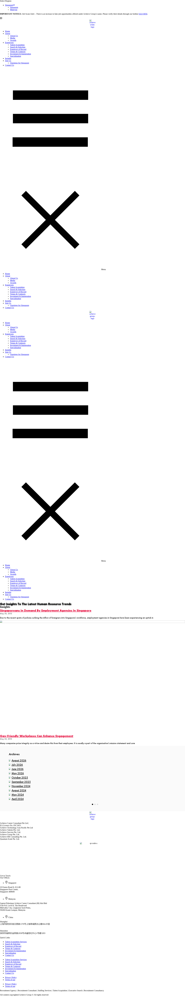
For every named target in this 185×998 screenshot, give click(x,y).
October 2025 (20, 777)
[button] (92, 169)
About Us (14, 36)
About (7, 33)
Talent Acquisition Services (16, 942)
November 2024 (21, 786)
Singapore (9, 5)
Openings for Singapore (19, 63)
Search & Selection (17, 47)
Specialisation (15, 56)
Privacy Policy (11, 977)
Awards (13, 40)
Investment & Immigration (20, 54)
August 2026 (19, 760)
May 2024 (18, 794)
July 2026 (17, 765)
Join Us (8, 61)
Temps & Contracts (17, 52)
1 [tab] (92, 804)
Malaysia (13, 10)
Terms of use (10, 980)
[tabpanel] (92, 780)
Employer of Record (18, 49)
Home (7, 31)
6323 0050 (143, 14)
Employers (9, 42)
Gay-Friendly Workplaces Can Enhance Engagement (36, 736)
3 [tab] (97, 804)
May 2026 (18, 773)
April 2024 (18, 799)
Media (12, 38)
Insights (8, 58)
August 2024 (19, 790)
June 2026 (18, 769)
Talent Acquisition (17, 45)
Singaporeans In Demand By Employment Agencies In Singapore (45, 610)
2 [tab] (95, 804)
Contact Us (9, 65)
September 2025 (21, 782)
